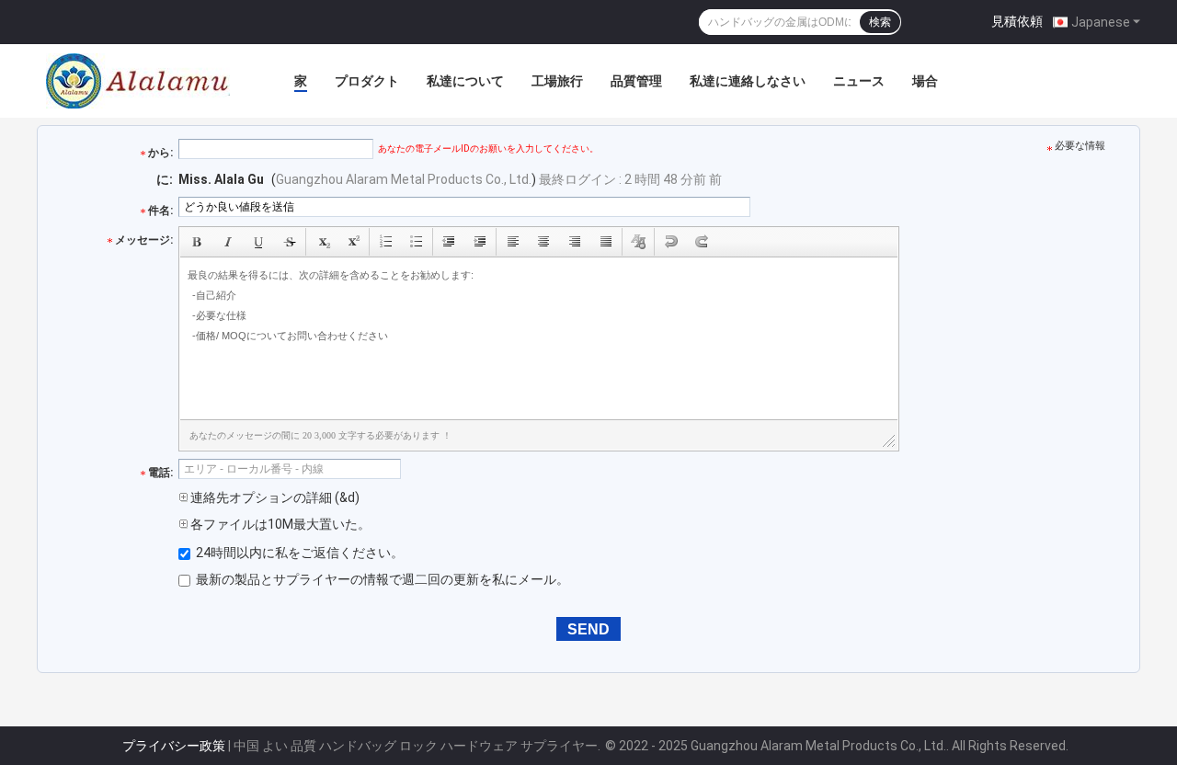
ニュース (859, 81)
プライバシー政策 (173, 745)
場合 (925, 81)
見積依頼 (1017, 21)
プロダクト (367, 81)
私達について (465, 81)
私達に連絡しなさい (748, 81)
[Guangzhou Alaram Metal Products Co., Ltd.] (138, 80)
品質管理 (636, 81)
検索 (880, 22)
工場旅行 (557, 81)
